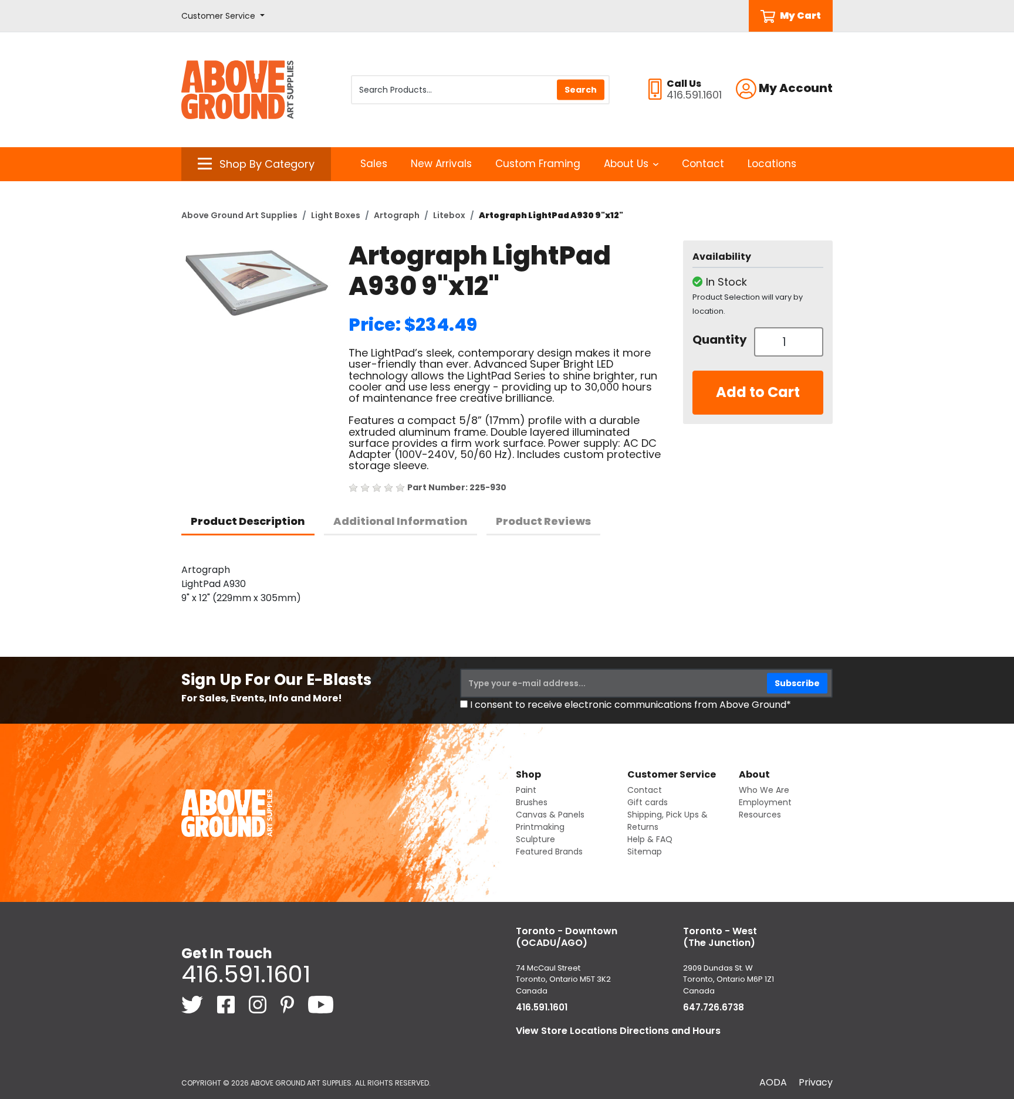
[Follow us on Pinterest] (288, 1004)
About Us (626, 164)
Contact (703, 164)
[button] (223, 16)
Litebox (449, 215)
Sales (373, 164)
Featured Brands (549, 851)
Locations (772, 164)
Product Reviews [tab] (543, 521)
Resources (760, 814)
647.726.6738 (713, 1007)
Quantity (718, 339)
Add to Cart (758, 392)
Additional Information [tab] (400, 521)
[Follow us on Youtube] (320, 1004)
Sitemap (644, 851)
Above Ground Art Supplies (239, 215)
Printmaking (540, 827)
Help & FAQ (649, 839)
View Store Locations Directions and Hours (618, 1030)
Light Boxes (335, 215)
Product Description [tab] (248, 521)
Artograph (397, 215)
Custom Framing (537, 164)
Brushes (531, 802)
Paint (526, 790)
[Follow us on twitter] (193, 1004)
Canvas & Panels (550, 814)
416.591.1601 (245, 974)
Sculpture (535, 839)
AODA (773, 1082)
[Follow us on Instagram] (259, 1004)
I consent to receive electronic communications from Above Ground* (630, 704)
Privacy (816, 1082)
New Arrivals (441, 164)
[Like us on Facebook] (227, 1004)
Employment (765, 802)
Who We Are (764, 790)
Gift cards (647, 802)
